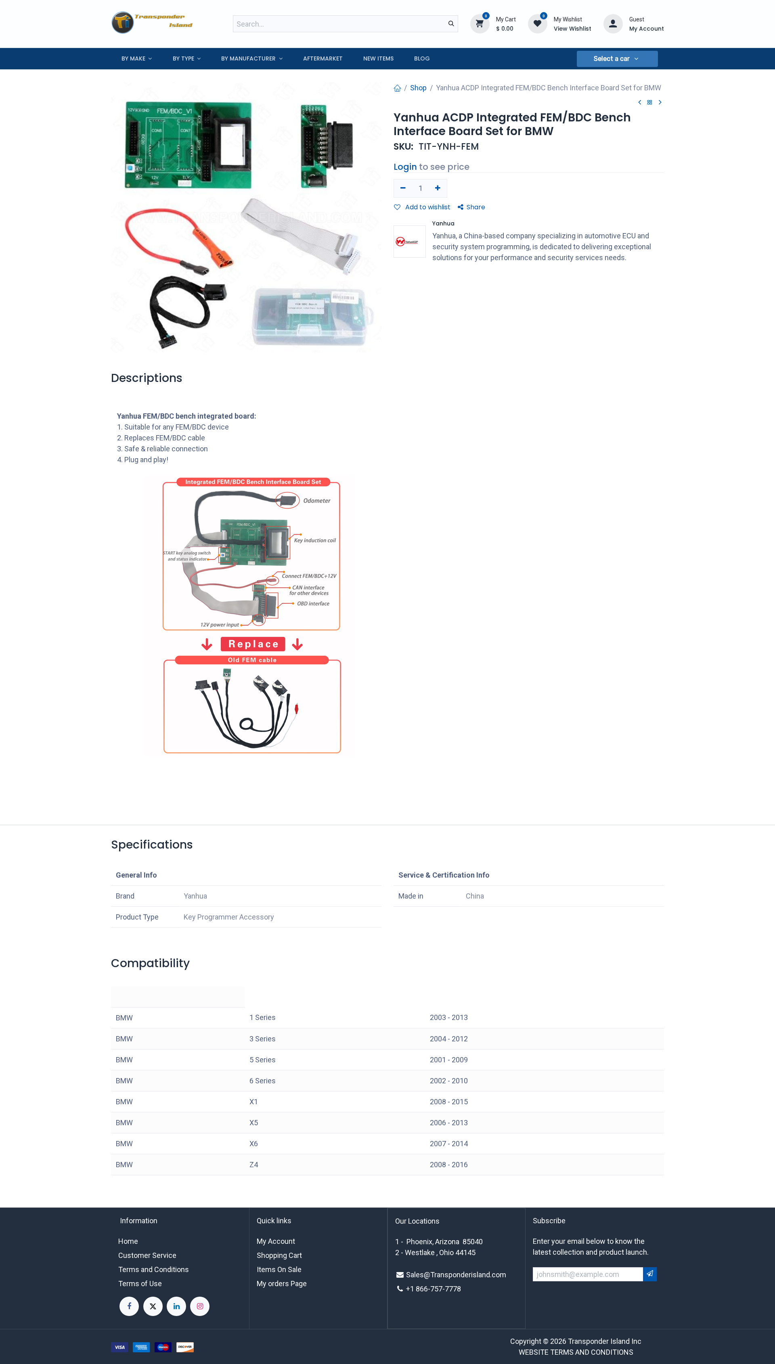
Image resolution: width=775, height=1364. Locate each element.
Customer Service (147, 1255)
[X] (153, 1306)
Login (405, 167)
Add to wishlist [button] (427, 207)
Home (128, 1241)
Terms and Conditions (153, 1269)
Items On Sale (279, 1269)
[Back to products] (650, 102)
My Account (276, 1241)
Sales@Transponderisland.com (456, 1274)
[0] (480, 23)
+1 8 (413, 1289)
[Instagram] (199, 1306)
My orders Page (282, 1283)
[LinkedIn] (176, 1306)
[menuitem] (136, 58)
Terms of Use (140, 1283)
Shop (418, 87)
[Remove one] (403, 188)
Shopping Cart (279, 1255)
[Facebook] (129, 1306)
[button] (617, 59)
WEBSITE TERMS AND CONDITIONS (576, 1352)
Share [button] (476, 207)
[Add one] (438, 188)
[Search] (451, 24)
